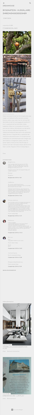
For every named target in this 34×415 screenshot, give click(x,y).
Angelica (10, 162)
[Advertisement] (17, 286)
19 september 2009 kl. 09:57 (15, 248)
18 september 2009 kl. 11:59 (15, 177)
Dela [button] (4, 153)
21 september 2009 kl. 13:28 (15, 257)
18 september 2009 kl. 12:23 (15, 195)
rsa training (11, 253)
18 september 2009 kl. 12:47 (15, 215)
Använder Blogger (18, 409)
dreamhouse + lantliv (13, 396)
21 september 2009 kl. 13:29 (15, 266)
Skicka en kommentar (9, 270)
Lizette (10, 182)
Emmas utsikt (12, 200)
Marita (10, 220)
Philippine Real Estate (14, 262)
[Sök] (30, 2)
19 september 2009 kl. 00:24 (15, 232)
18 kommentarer (11, 398)
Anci (9, 237)
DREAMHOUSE (8, 6)
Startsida (7, 18)
